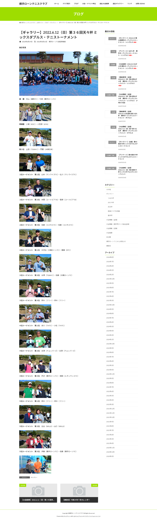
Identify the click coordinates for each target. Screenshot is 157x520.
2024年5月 (110, 326)
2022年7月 (110, 387)
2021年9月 (110, 422)
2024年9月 (110, 309)
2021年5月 (110, 439)
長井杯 (110, 215)
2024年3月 (110, 335)
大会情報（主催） (112, 220)
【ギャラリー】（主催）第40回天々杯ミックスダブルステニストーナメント (128, 144)
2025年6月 (110, 296)
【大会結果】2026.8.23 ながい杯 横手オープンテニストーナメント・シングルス (128, 66)
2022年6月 (110, 391)
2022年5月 (110, 396)
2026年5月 (110, 270)
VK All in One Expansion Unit (92, 516)
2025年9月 (110, 283)
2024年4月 (110, 331)
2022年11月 (110, 374)
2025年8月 (110, 287)
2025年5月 (110, 300)
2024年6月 (110, 322)
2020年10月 (110, 452)
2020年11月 (110, 448)
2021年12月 (110, 409)
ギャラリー (34, 477)
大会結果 (109, 233)
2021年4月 (110, 443)
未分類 (108, 237)
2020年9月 (110, 456)
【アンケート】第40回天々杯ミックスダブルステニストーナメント (128, 157)
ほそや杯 (111, 202)
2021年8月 (110, 426)
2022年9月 (110, 378)
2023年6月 (110, 361)
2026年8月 (110, 257)
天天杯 (110, 207)
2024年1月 (110, 339)
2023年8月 (110, 352)
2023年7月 (110, 357)
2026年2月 (110, 274)
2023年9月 (110, 348)
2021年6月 (110, 435)
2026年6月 (110, 266)
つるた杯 (111, 198)
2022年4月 (110, 400)
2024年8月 (110, 313)
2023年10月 (110, 344)
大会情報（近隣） (112, 228)
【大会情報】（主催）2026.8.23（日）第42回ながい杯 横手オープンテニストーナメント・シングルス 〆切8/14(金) (128, 98)
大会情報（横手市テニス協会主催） (118, 224)
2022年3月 (110, 404)
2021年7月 (110, 430)
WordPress (67, 516)
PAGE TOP (151, 502)
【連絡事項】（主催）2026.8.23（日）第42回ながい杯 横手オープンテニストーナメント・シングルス (127, 81)
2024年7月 (110, 318)
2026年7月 (110, 261)
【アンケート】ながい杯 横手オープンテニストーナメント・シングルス (127, 53)
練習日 (108, 246)
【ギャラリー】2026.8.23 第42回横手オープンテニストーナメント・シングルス (128, 40)
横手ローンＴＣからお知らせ (116, 241)
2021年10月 (110, 417)
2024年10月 (110, 305)
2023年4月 (110, 370)
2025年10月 (110, 279)
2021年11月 (110, 413)
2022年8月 (110, 383)
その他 (108, 189)
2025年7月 (110, 292)
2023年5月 (110, 365)
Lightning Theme (78, 516)
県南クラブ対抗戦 (114, 211)
